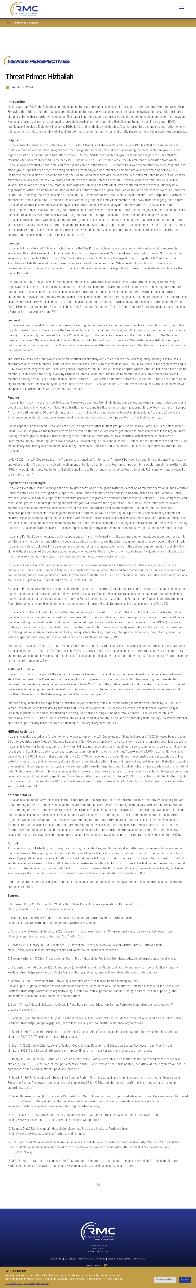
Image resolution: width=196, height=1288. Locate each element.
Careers (100, 1259)
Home (8, 23)
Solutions (70, 1259)
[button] (181, 9)
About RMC (56, 1259)
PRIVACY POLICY (94, 1266)
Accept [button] (185, 1279)
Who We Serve (86, 1259)
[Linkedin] (106, 1266)
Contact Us (139, 1259)
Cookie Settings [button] (165, 1279)
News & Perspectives (119, 1259)
